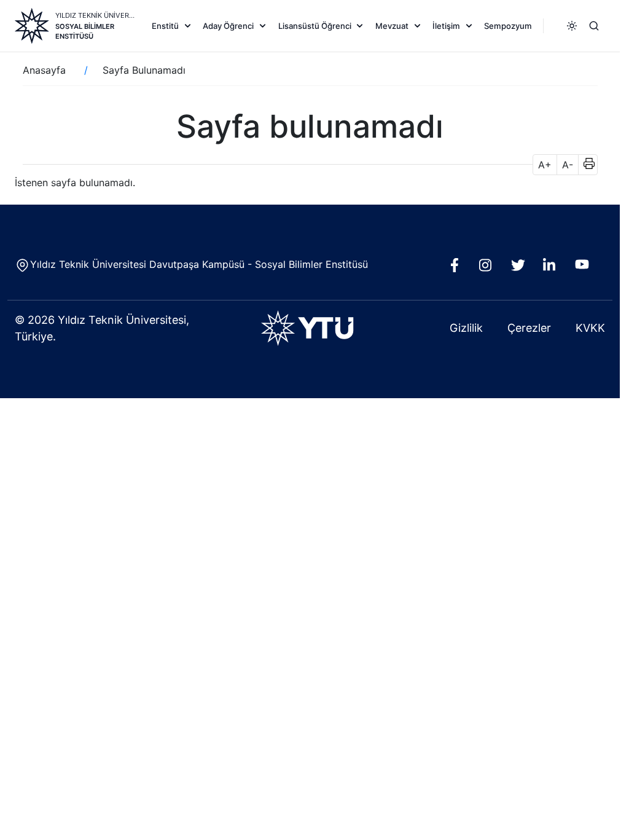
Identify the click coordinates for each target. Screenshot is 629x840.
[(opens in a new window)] (457, 268)
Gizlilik (466, 327)
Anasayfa (44, 70)
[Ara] (594, 26)
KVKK (590, 327)
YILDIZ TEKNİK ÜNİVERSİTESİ (95, 15)
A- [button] (567, 165)
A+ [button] (545, 165)
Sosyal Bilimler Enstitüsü (84, 31)
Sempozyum (508, 26)
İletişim (446, 26)
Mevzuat (391, 26)
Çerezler (529, 327)
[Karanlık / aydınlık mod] (572, 26)
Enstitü (165, 26)
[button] (585, 165)
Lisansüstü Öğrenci (314, 26)
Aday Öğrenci (228, 26)
